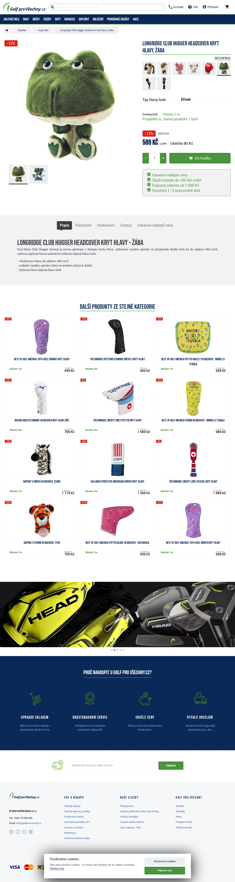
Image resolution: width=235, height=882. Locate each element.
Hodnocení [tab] (106, 225)
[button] (9, 105)
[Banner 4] (120, 650)
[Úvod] (7, 30)
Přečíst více (57, 868)
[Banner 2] (114, 650)
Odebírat (171, 765)
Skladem (171, 114)
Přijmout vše (165, 870)
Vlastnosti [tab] (83, 225)
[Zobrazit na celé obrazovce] (8, 53)
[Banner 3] (117, 650)
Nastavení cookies (165, 861)
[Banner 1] (112, 650)
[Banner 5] (123, 650)
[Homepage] (24, 7)
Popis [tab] (64, 225)
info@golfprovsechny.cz (28, 823)
